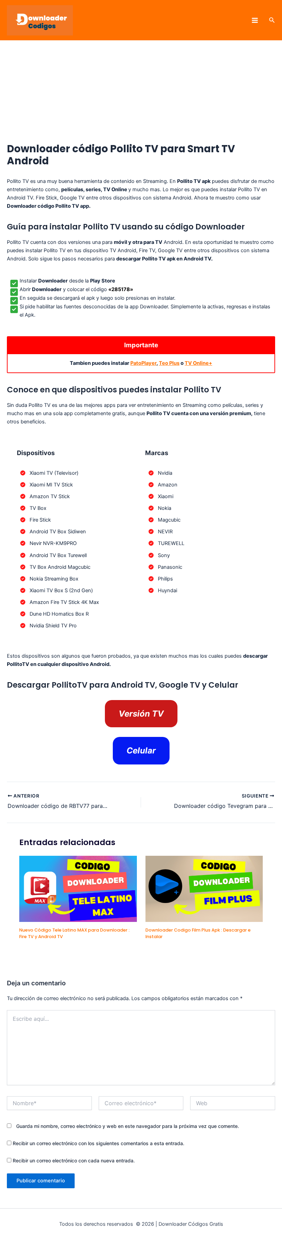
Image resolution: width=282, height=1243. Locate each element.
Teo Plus (169, 363)
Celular (141, 751)
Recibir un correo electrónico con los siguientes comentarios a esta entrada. (98, 1143)
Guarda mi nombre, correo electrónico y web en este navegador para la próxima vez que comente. (127, 1126)
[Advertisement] (141, 91)
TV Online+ (198, 363)
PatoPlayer (143, 363)
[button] (272, 20)
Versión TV (141, 714)
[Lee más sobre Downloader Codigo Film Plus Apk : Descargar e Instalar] (204, 888)
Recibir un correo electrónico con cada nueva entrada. (74, 1160)
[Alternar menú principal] (255, 20)
